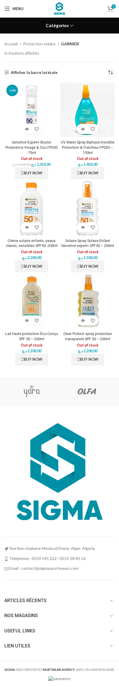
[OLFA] (86, 391)
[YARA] (31, 391)
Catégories (57, 25)
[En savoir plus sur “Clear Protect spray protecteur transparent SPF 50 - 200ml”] (82, 320)
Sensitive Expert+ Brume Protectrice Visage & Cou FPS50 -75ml (31, 147)
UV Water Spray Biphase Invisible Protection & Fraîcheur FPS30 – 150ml (87, 147)
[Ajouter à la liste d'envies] (36, 129)
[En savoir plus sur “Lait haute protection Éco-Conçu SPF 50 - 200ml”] (26, 320)
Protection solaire (39, 43)
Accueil (11, 43)
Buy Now (33, 173)
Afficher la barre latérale (34, 72)
